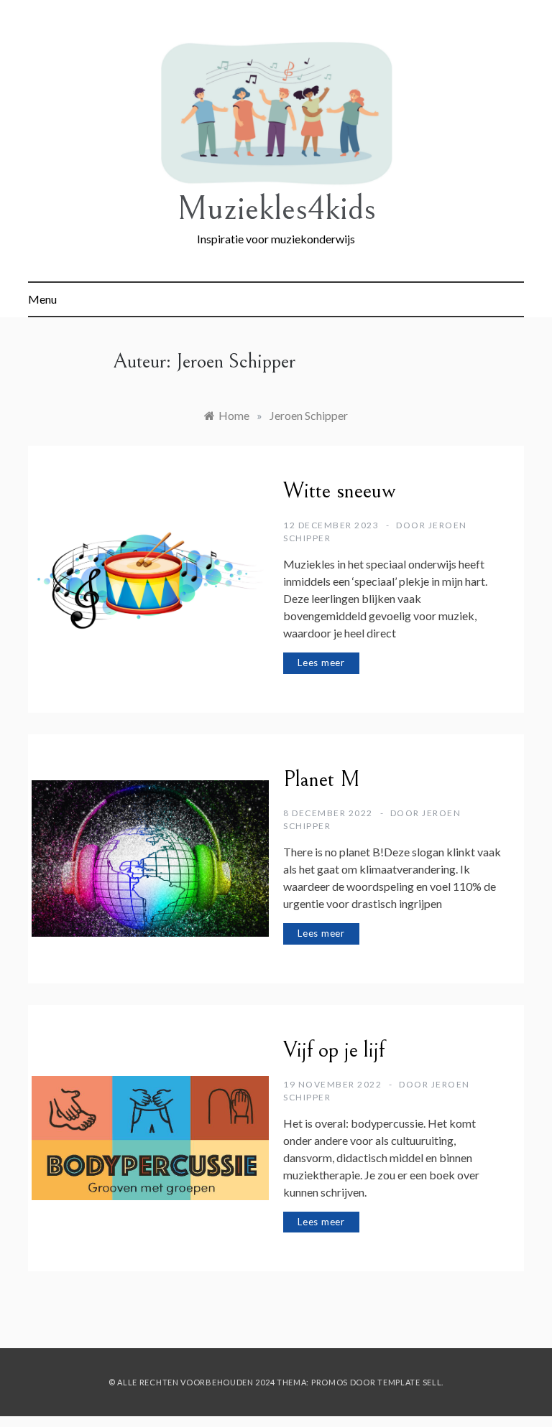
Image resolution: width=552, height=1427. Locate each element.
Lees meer (321, 662)
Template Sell (409, 1382)
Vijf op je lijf (334, 1050)
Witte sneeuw (339, 491)
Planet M (321, 779)
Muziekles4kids (276, 208)
